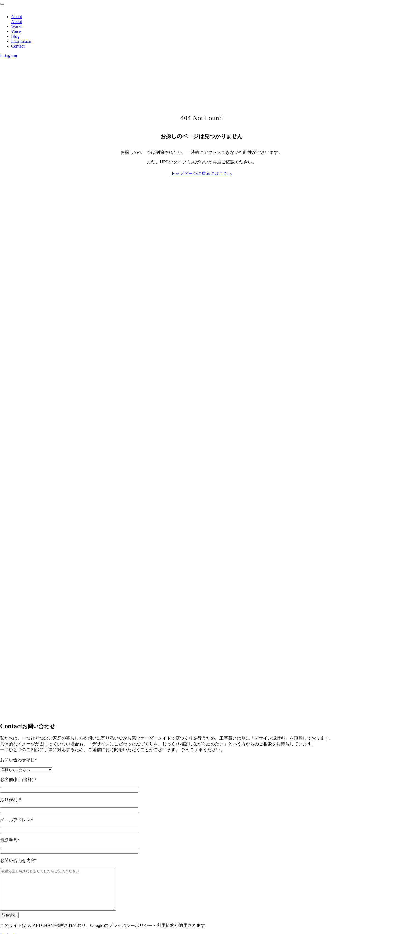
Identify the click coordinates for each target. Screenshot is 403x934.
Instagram (8, 55)
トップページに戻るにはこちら (201, 173)
